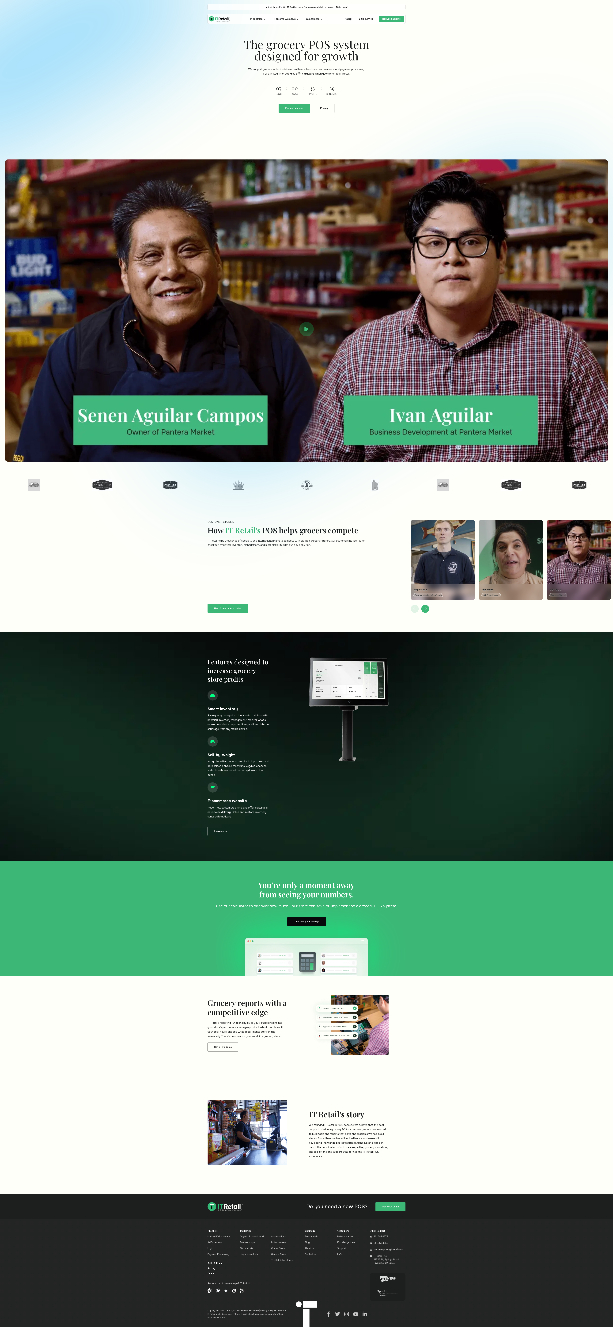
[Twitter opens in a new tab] (337, 1080)
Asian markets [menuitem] (278, 1003)
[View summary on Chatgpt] (210, 1057)
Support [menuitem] (341, 1014)
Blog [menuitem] (307, 1009)
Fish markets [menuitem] (246, 1014)
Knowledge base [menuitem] (346, 1009)
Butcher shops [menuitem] (247, 1009)
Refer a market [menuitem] (345, 1003)
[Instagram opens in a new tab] (346, 1080)
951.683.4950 (381, 1009)
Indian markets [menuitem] (278, 1009)
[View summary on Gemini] (225, 1057)
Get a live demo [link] (223, 813)
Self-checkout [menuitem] (215, 1009)
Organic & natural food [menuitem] (252, 1003)
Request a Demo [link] (391, 18)
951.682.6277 (381, 1003)
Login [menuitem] (210, 1014)
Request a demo (294, 108)
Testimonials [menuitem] (311, 1003)
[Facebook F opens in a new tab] (328, 1080)
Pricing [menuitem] (212, 1035)
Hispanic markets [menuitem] (249, 1020)
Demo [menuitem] (211, 1040)
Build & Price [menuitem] (215, 1030)
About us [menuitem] (309, 1014)
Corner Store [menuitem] (278, 1014)
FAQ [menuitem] (339, 1020)
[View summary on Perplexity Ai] (241, 1057)
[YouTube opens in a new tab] (355, 1080)
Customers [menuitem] (343, 997)
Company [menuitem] (310, 997)
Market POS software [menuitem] (219, 1003)
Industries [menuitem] (245, 997)
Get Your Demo (390, 973)
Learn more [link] (220, 597)
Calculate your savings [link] (306, 688)
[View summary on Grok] (233, 1057)
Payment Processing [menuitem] (218, 1020)
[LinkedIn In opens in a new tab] (364, 1080)
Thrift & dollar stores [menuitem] (282, 1026)
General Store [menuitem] (278, 1020)
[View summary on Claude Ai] (218, 1057)
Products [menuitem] (213, 997)
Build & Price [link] (366, 18)
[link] (219, 18)
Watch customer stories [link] (227, 374)
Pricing (347, 19)
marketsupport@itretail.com (388, 1016)
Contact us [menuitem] (310, 1020)
